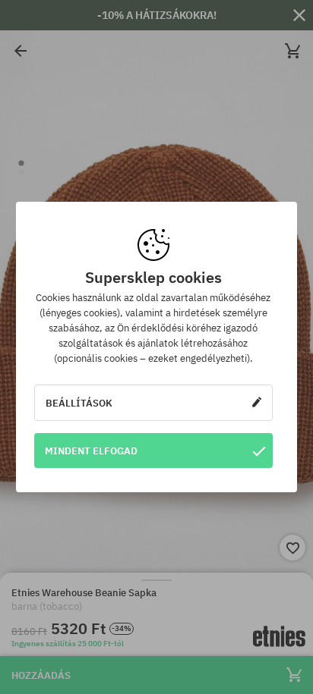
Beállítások (79, 403)
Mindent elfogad (91, 450)
